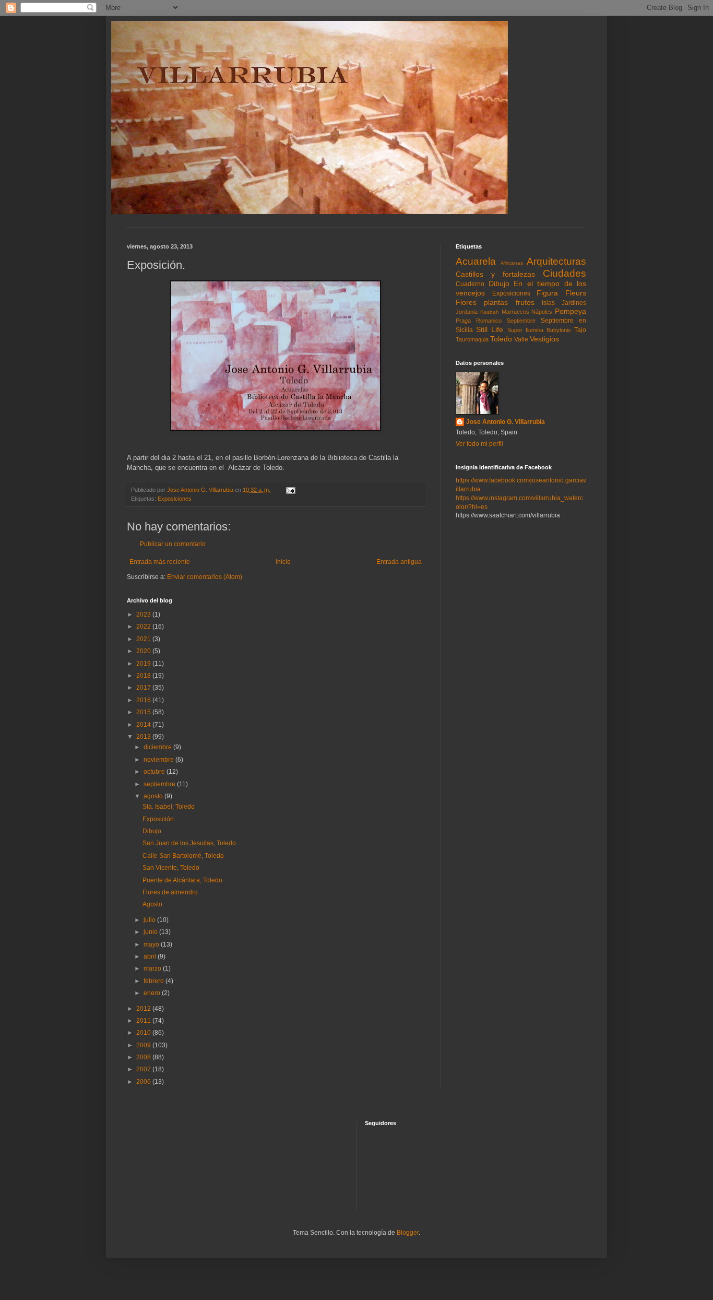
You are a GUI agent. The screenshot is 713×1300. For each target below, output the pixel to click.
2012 (144, 1008)
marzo (153, 968)
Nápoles (541, 312)
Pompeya (570, 311)
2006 (144, 1081)
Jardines (574, 302)
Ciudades (564, 273)
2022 (144, 626)
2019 (144, 663)
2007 (144, 1069)
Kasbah (489, 312)
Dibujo (151, 831)
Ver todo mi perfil (479, 443)
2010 (144, 1032)
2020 (144, 651)
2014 (144, 724)
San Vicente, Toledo (170, 867)
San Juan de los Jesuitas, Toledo (189, 843)
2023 (144, 614)
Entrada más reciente (159, 561)
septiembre (160, 784)
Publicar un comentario (173, 544)
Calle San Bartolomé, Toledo (183, 855)
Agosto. (153, 904)
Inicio (283, 561)
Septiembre (521, 320)
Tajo (580, 330)
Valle (521, 339)
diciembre (158, 747)
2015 (144, 712)
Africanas (512, 263)
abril (151, 956)
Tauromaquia (472, 339)
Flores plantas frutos (495, 302)
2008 (144, 1057)
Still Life (489, 329)
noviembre (159, 759)
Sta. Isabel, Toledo (168, 806)
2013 (144, 736)
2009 (144, 1045)
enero (153, 993)
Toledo (501, 339)
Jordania (467, 312)
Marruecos (515, 312)
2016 (144, 700)
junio (151, 932)
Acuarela (476, 261)
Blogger (408, 1232)
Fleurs (575, 293)
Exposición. (158, 819)
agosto (154, 796)
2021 (144, 639)
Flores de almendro (170, 892)
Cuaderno (470, 284)
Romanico (489, 320)
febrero (154, 981)
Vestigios (544, 339)
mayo (152, 944)
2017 (144, 687)
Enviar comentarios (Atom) (204, 577)
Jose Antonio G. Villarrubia (505, 422)
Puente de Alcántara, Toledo (182, 880)
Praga (463, 320)
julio (150, 920)
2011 (144, 1020)
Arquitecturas (556, 261)
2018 (144, 675)
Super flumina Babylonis (539, 330)
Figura (547, 293)
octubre (155, 771)
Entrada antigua (399, 561)
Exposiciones (175, 498)
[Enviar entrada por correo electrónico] (290, 490)
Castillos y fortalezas (495, 274)
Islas (548, 302)
